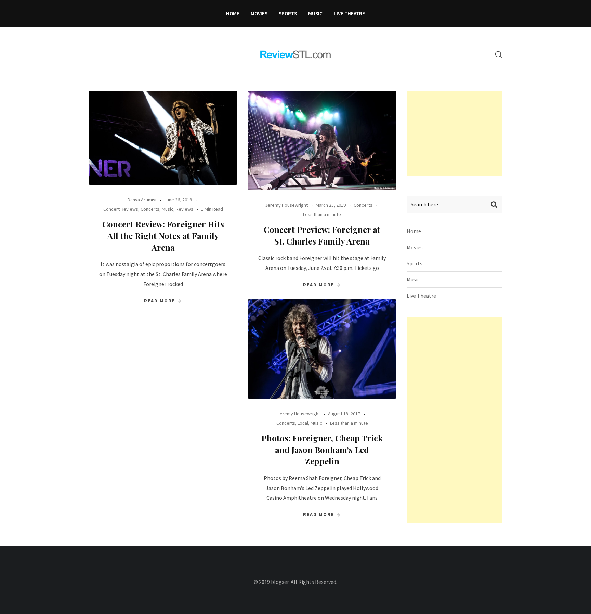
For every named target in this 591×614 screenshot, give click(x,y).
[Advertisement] (458, 133)
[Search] (498, 54)
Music (315, 13)
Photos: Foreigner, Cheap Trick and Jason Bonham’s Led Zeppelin (322, 449)
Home (232, 13)
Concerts (150, 209)
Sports (288, 13)
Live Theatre (349, 13)
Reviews (184, 209)
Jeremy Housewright (286, 205)
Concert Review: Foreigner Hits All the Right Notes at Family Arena (163, 235)
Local (303, 423)
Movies (259, 13)
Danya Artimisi (142, 200)
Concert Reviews (120, 209)
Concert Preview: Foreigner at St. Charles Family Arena (322, 235)
